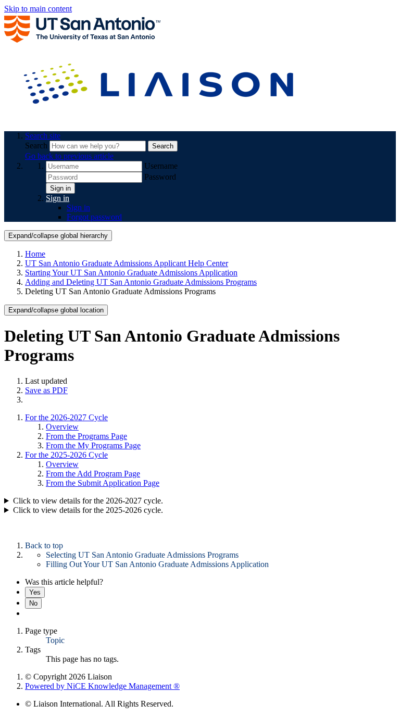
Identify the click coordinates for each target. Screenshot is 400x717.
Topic (55, 640)
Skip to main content (38, 8)
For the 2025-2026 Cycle (66, 454)
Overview (62, 426)
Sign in (60, 188)
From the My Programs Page (93, 445)
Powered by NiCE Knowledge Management (102, 686)
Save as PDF (46, 390)
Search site (42, 135)
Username (161, 165)
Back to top (44, 545)
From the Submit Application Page (102, 483)
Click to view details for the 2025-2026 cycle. (88, 510)
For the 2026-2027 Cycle (66, 417)
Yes (35, 592)
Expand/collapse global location (56, 310)
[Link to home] (160, 118)
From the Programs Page (86, 436)
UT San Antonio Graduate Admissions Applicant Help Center (126, 263)
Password (160, 176)
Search (37, 145)
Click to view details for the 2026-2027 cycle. (88, 500)
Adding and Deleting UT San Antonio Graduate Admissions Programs (141, 282)
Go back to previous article (69, 156)
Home (35, 253)
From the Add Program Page (93, 473)
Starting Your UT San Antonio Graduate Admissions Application (131, 272)
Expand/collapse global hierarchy (58, 236)
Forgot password (94, 216)
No (33, 603)
